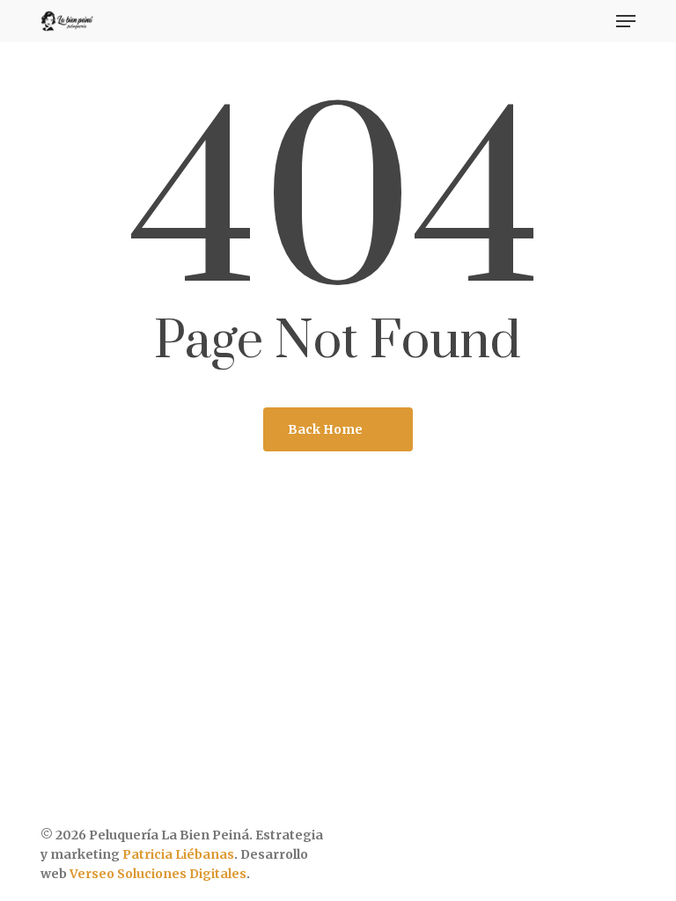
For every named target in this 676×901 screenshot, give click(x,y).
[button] (626, 21)
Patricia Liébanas (178, 854)
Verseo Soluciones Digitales (158, 874)
